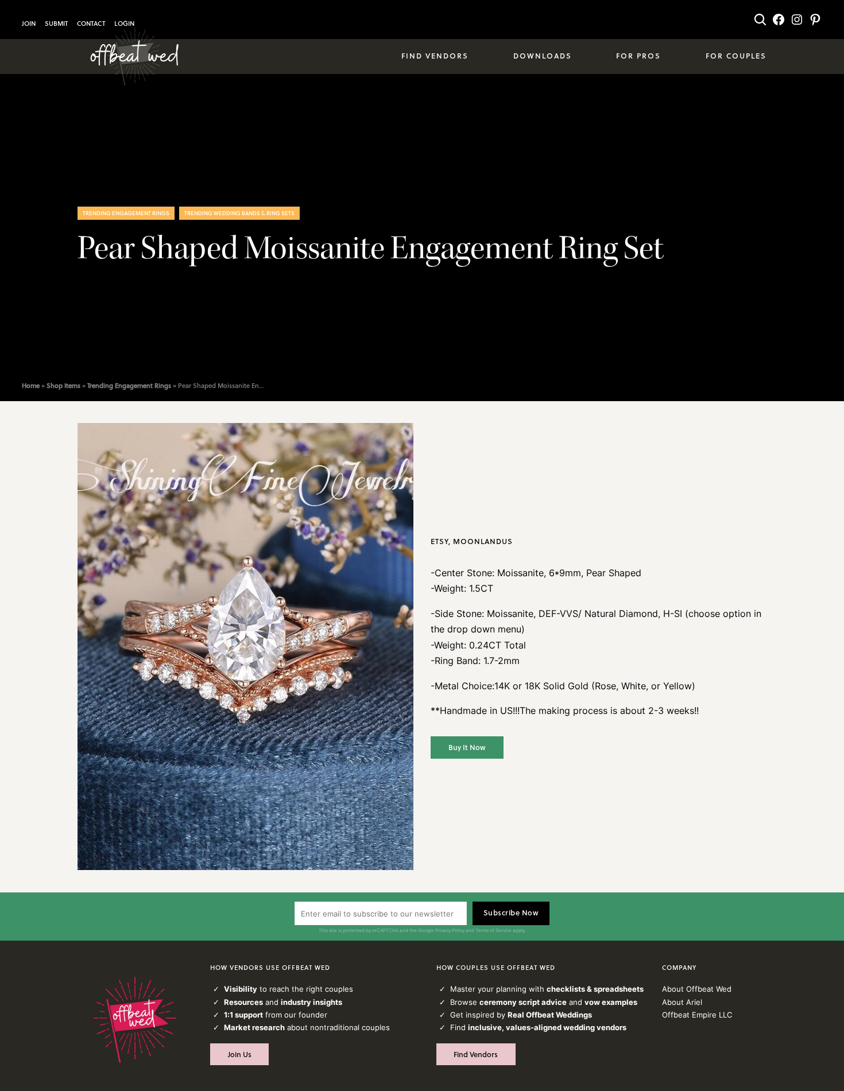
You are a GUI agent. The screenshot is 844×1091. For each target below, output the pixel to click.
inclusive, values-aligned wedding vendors (547, 1027)
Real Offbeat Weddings (550, 1015)
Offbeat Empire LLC (697, 1015)
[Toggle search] (760, 19)
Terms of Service (493, 930)
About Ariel (682, 1002)
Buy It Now (467, 747)
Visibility (240, 989)
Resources (243, 1002)
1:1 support (243, 1015)
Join (29, 23)
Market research (254, 1027)
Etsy (439, 541)
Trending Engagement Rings (126, 213)
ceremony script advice (523, 1002)
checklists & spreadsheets (595, 989)
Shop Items (63, 385)
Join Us (239, 1054)
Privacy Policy (449, 930)
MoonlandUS (483, 541)
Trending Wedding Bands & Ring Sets (239, 213)
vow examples (610, 1002)
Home (31, 385)
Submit (56, 23)
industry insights (311, 1002)
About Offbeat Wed (696, 989)
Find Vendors (476, 1054)
